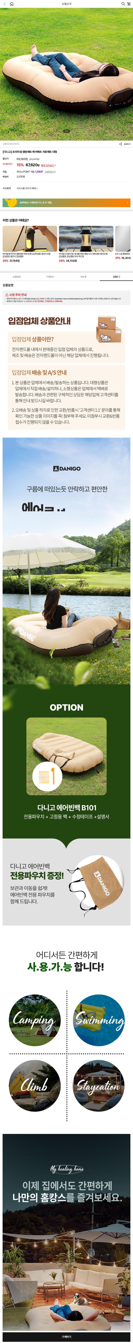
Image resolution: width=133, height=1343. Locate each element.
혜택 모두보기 (47, 165)
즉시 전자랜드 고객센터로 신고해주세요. (48, 301)
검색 (123, 4)
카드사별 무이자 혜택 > (27, 188)
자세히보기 (50, 171)
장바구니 (128, 4)
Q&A (116, 276)
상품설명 (17, 276)
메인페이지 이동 (11, 3)
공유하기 (127, 144)
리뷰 (83, 276)
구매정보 (50, 276)
